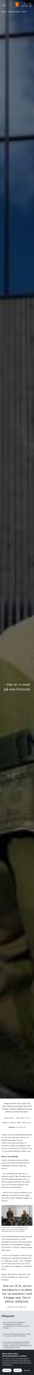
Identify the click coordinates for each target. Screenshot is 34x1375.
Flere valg (27, 1370)
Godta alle (7, 1370)
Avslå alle (17, 1370)
